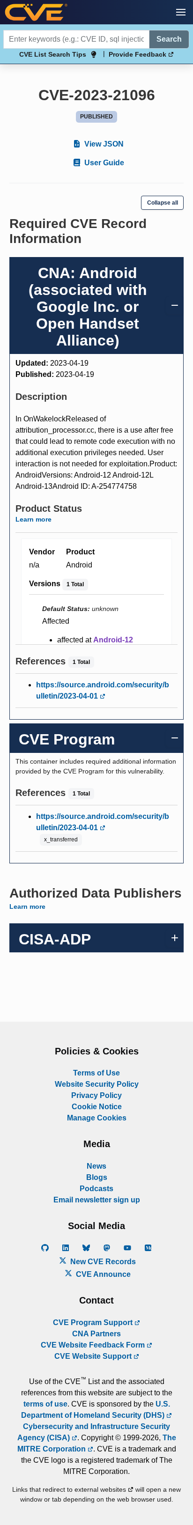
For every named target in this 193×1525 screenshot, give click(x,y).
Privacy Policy (96, 1095)
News (96, 1166)
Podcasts (96, 1189)
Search (169, 39)
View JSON (103, 144)
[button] (180, 12)
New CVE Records (102, 1262)
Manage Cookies (96, 1118)
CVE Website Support (94, 1356)
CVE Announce (102, 1274)
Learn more (33, 519)
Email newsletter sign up (96, 1200)
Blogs (96, 1177)
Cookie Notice (97, 1107)
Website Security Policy (97, 1084)
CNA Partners (96, 1334)
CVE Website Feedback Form (94, 1345)
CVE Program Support (93, 1322)
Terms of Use (96, 1073)
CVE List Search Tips (52, 54)
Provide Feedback (138, 54)
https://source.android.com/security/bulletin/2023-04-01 (102, 690)
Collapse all (162, 202)
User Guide (103, 163)
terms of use (45, 1404)
